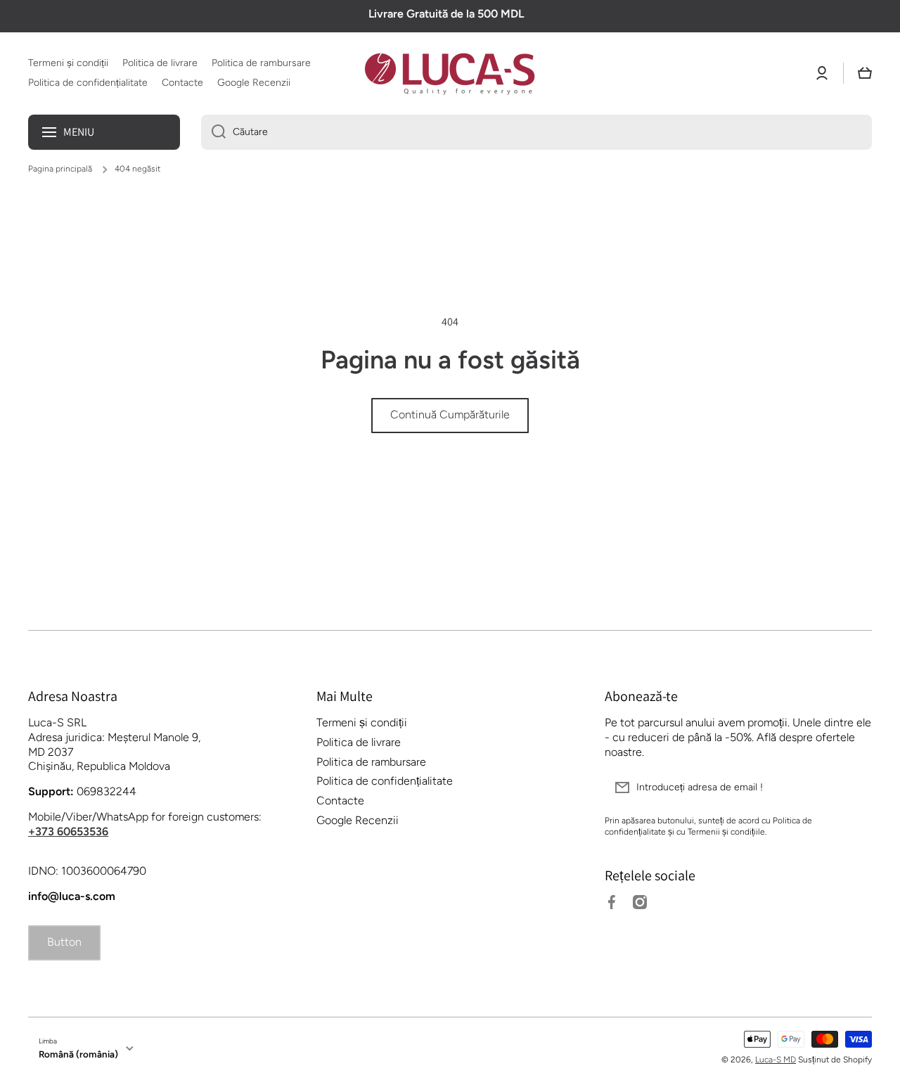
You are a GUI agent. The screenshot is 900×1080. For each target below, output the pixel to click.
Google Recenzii (357, 820)
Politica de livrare (358, 742)
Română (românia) (78, 1054)
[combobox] (536, 132)
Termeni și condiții (361, 722)
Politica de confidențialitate (384, 781)
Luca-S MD (775, 1060)
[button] (865, 73)
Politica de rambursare (371, 762)
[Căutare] (213, 132)
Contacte (340, 800)
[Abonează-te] (854, 787)
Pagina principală (60, 169)
